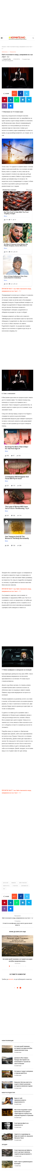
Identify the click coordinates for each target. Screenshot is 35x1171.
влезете (11, 979)
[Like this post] (15, 93)
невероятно (6, 885)
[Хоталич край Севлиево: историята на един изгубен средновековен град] (17, 945)
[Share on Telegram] (22, 99)
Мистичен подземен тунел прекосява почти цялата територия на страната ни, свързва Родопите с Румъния (23, 1112)
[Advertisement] (17, 17)
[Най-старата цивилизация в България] (7, 1164)
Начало (4, 46)
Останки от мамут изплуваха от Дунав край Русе (23, 1072)
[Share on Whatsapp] (16, 99)
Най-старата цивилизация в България (23, 1162)
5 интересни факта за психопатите (21, 1124)
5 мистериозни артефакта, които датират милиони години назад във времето (23, 1152)
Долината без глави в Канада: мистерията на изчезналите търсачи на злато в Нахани (22, 1060)
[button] (3, 950)
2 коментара (17, 1156)
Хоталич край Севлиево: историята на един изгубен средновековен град (23, 1048)
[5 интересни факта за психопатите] (7, 1125)
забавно (13, 882)
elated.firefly (7, 59)
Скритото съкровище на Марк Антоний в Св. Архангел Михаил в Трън (23, 1136)
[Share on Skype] (29, 99)
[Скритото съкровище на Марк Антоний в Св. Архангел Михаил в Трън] (7, 1136)
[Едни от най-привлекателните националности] (7, 1100)
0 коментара (17, 1052)
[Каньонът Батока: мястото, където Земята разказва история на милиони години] (7, 1084)
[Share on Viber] (4, 106)
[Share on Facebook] (20, 93)
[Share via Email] (10, 106)
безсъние (5, 882)
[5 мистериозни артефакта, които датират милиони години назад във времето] (7, 1152)
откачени (15, 885)
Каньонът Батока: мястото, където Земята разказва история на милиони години (23, 1084)
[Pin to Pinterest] (4, 99)
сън (4, 888)
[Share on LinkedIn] (10, 99)
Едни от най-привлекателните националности (20, 1100)
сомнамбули (24, 885)
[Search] (33, 38)
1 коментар (17, 1165)
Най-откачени (23, 882)
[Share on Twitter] (26, 93)
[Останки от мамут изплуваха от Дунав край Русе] (7, 1073)
